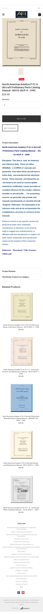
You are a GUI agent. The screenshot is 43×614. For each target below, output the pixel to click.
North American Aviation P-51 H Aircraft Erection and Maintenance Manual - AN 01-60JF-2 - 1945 (21, 464)
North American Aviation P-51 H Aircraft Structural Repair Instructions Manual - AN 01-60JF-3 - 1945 (21, 326)
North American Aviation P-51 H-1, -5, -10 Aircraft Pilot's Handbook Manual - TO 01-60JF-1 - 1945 (21, 509)
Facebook (18, 592)
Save (22, 79)
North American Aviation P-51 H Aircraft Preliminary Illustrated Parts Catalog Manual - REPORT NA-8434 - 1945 (21, 418)
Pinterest (23, 592)
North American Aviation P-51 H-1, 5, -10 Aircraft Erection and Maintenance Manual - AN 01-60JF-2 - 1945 (21, 372)
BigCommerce (25, 608)
